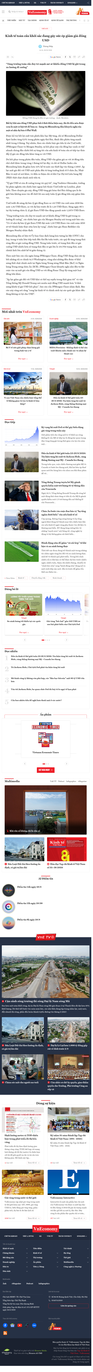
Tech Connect (57, 3)
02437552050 (57, 1300)
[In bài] (8, 57)
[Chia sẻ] (83, 57)
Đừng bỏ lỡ (11, 589)
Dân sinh (6, 319)
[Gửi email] (74, 57)
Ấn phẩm (45, 714)
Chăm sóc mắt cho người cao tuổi (21, 1082)
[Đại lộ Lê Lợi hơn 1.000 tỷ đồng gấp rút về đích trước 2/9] (69, 1029)
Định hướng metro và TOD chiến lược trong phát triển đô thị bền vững (21, 1139)
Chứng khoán (8, 3)
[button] (43, 640)
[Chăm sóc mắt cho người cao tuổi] (23, 1067)
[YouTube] (19, 1325)
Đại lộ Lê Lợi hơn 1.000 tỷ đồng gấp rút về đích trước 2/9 (67, 1047)
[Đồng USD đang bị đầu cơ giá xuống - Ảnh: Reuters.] (45, 72)
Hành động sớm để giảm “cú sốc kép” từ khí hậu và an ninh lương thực (63, 545)
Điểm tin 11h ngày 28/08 (30, 903)
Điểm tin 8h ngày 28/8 (28, 920)
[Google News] (55, 57)
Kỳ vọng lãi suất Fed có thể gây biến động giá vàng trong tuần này (62, 429)
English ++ (72, 3)
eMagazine (82, 781)
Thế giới (52, 369)
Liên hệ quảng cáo (68, 1306)
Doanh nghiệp (54, 319)
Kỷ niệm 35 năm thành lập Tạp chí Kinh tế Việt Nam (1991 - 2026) (68, 1137)
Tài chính (32, 20)
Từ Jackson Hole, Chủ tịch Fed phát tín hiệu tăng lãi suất (38, 667)
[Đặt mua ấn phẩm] (82, 11)
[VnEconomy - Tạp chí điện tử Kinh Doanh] (45, 1228)
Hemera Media (41, 1351)
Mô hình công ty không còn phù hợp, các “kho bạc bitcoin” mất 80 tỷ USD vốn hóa (47, 679)
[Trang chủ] (3, 20)
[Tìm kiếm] (9, 12)
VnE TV (43, 3)
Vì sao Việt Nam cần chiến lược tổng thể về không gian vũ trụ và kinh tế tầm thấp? (23, 401)
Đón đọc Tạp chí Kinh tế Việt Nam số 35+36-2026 (66, 866)
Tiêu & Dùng (24, 3)
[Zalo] (34, 1325)
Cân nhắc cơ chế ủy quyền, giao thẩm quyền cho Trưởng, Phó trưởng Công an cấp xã (68, 1086)
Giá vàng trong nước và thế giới (20, 1198)
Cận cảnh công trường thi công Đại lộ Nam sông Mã (37, 1001)
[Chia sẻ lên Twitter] (70, 57)
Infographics (71, 781)
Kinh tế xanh (57, 20)
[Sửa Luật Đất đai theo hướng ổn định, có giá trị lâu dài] (23, 1029)
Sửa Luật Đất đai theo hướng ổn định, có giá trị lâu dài (22, 866)
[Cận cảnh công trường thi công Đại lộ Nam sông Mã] (45, 971)
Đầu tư (22, 20)
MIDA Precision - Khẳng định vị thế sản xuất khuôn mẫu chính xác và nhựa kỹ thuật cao (68, 351)
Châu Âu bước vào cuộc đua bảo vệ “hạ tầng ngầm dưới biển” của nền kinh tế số (63, 513)
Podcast (61, 781)
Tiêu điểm (11, 20)
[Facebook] (5, 1325)
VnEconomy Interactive (62, 1198)
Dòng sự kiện (45, 1103)
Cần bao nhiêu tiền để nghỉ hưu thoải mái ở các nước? (36, 700)
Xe (35, 3)
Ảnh (4, 1284)
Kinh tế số (44, 20)
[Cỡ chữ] (12, 57)
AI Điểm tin (45, 878)
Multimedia (12, 781)
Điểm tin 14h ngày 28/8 (29, 887)
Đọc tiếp (10, 422)
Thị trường (71, 20)
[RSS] (5, 1333)
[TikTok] (26, 1325)
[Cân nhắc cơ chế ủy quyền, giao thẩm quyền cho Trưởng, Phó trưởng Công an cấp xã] (69, 1067)
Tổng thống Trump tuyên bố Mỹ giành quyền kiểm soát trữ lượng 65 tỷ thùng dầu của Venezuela (63, 485)
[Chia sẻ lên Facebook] (65, 57)
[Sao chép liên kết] (79, 57)
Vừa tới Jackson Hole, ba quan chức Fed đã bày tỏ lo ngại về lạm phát (43, 689)
